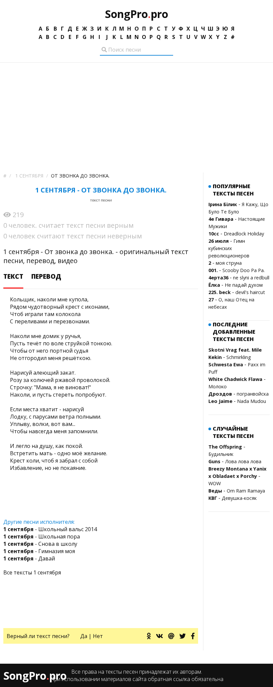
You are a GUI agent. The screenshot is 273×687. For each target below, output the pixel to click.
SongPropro (136, 14)
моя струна (229, 263)
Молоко (217, 386)
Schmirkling (238, 357)
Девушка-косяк (239, 498)
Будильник (220, 454)
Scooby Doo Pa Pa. (243, 270)
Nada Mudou (251, 401)
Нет (98, 636)
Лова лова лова (243, 461)
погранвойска (253, 394)
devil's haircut (250, 292)
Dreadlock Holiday (244, 233)
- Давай (29, 558)
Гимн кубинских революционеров (228, 248)
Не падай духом (244, 285)
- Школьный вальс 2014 (50, 529)
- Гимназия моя (39, 551)
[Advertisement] (136, 112)
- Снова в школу (40, 543)
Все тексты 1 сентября (32, 572)
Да (83, 636)
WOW (214, 483)
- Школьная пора (41, 536)
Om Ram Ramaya (246, 491)
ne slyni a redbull (251, 277)
